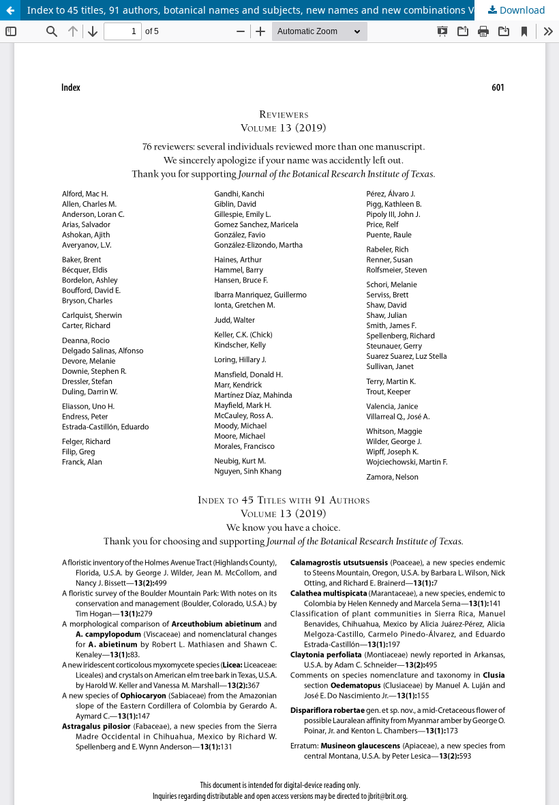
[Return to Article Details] (10, 10)
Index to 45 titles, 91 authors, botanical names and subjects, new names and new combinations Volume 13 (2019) (287, 9)
